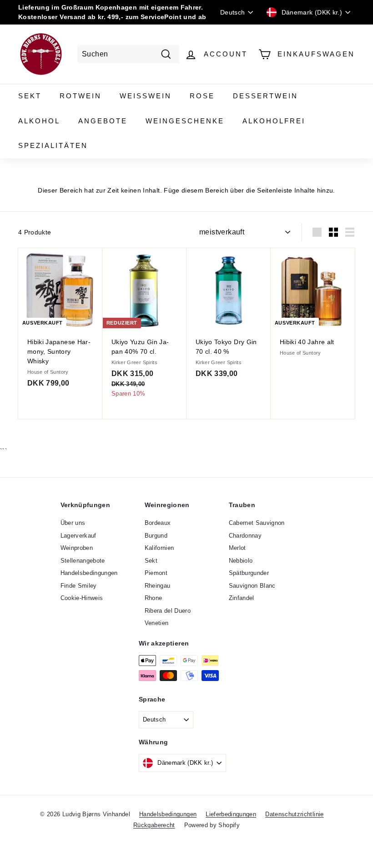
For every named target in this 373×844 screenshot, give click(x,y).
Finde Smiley (78, 585)
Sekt (29, 96)
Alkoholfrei (273, 121)
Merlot (237, 547)
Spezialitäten (53, 145)
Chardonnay (245, 535)
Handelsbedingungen (89, 572)
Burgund (156, 535)
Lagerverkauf (78, 535)
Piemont (156, 572)
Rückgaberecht (154, 825)
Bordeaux (158, 522)
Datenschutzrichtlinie (294, 814)
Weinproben (76, 547)
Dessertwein (265, 96)
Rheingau (158, 585)
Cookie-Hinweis (81, 598)
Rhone (153, 598)
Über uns (73, 522)
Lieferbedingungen (231, 814)
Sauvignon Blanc (252, 585)
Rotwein (80, 96)
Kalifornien (159, 547)
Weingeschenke (185, 121)
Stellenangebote (82, 560)
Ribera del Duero (168, 610)
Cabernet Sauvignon (257, 522)
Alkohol (39, 121)
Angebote (102, 121)
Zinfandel (241, 598)
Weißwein (145, 96)
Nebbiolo (241, 560)
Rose (202, 96)
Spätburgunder (249, 572)
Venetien (157, 623)
